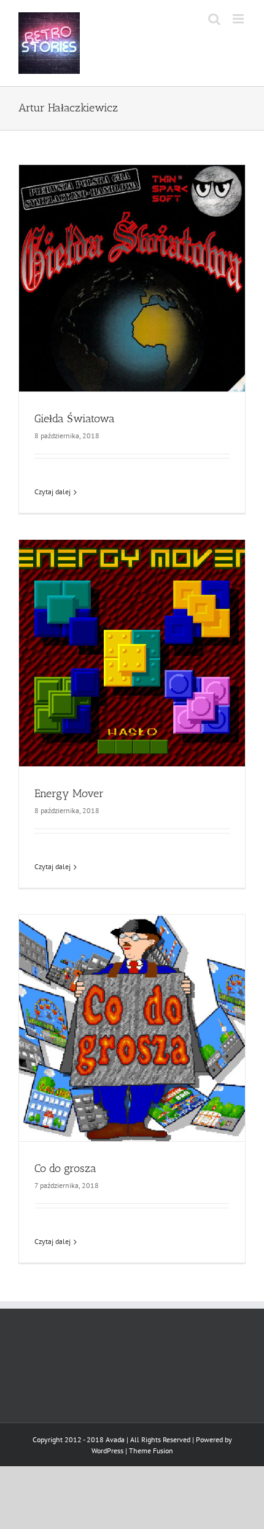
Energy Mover (69, 793)
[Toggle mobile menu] (239, 18)
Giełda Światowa (74, 418)
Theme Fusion (151, 1450)
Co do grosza (65, 1168)
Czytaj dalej (52, 491)
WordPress (107, 1450)
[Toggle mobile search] (214, 18)
